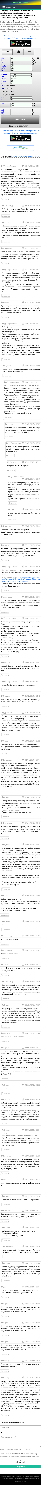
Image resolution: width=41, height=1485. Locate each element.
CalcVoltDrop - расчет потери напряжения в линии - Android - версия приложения (20, 37)
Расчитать (20, 120)
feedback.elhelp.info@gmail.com (25, 156)
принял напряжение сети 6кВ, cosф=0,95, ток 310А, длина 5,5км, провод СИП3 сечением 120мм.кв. (21, 579)
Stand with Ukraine (20, 3)
